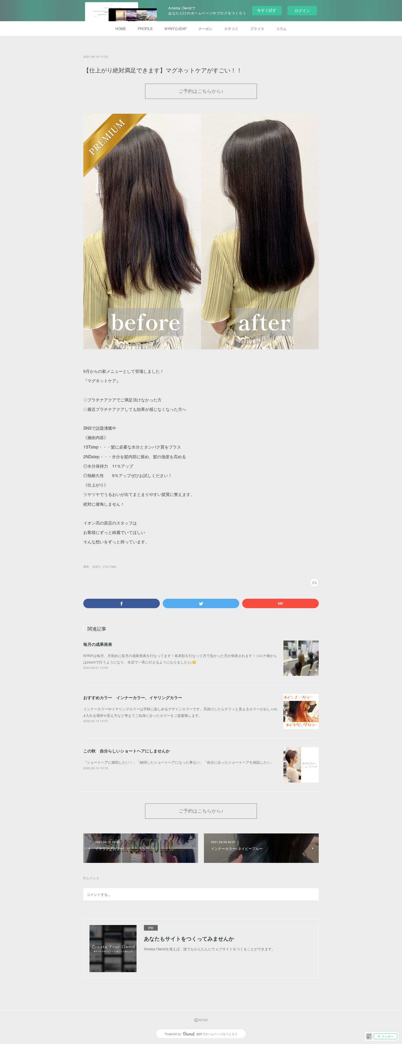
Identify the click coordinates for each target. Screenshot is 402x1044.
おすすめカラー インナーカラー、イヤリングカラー (132, 697)
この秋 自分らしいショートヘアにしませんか (126, 751)
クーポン (205, 28)
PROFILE (145, 28)
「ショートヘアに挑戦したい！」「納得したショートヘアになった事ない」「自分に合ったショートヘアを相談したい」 (178, 762)
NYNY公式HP (176, 28)
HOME (120, 28)
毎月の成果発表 (97, 644)
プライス (257, 28)
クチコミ (231, 28)
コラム (281, 28)
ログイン (302, 10)
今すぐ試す (266, 10)
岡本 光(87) (91, 567)
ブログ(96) (109, 567)
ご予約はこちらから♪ (201, 91)
